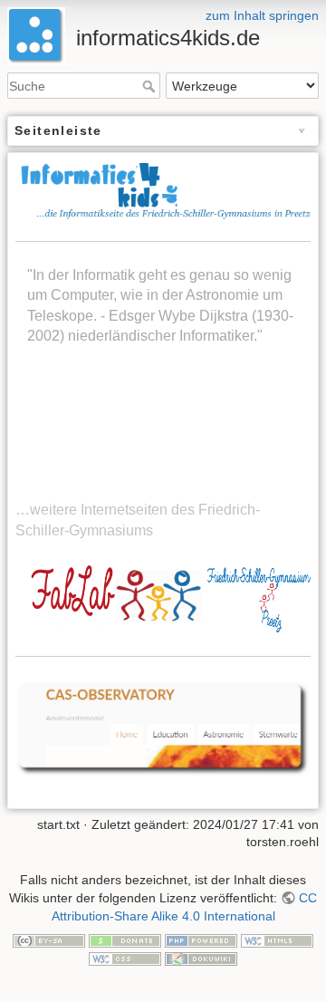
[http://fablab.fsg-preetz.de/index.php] (163, 597)
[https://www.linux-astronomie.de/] (163, 728)
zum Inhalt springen (262, 15)
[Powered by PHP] (201, 939)
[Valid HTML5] (277, 939)
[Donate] (125, 939)
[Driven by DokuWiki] (201, 957)
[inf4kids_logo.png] (163, 191)
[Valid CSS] (125, 957)
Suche (150, 86)
